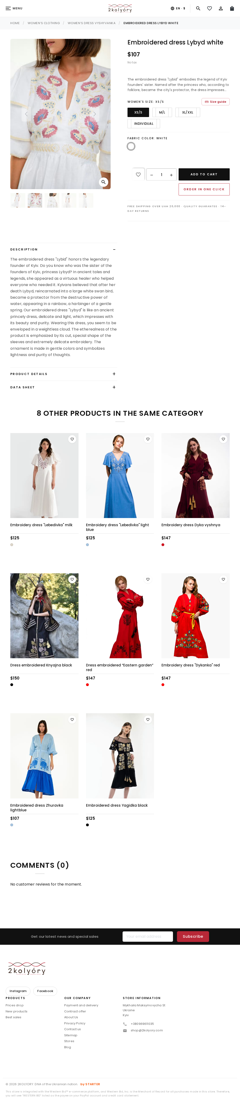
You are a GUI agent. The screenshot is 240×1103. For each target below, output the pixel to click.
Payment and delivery (81, 1005)
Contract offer (75, 1011)
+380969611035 (142, 1024)
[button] (152, 174)
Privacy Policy (74, 1023)
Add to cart (204, 174)
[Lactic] (11, 544)
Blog (67, 1047)
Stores (69, 1041)
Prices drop (15, 1005)
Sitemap (70, 1035)
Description (24, 249)
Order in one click (204, 189)
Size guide (215, 102)
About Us (71, 1017)
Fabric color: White (148, 138)
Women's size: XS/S (146, 102)
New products (16, 1011)
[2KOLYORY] (27, 968)
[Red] (87, 684)
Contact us (72, 1029)
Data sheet (22, 387)
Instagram (18, 991)
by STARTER (90, 1084)
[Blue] (87, 544)
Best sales (14, 1017)
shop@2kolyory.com (147, 1030)
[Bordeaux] (162, 544)
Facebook (45, 991)
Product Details (29, 374)
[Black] (11, 684)
